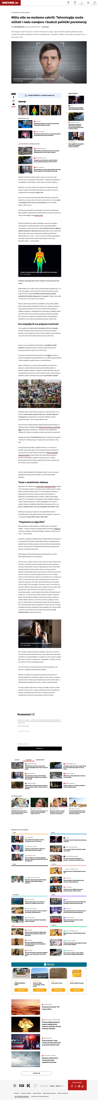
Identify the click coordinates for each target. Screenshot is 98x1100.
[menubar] (88, 2)
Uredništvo (16, 1093)
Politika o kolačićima (62, 1093)
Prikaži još (36, 1073)
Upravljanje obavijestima (23, 1096)
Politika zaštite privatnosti (49, 1093)
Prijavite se (39, 748)
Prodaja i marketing (26, 1093)
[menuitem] (88, 3)
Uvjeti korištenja (37, 1093)
